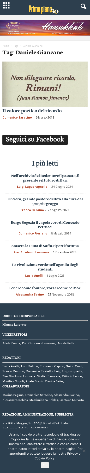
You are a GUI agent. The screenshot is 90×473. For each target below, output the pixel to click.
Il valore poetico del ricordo (32, 111)
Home (5, 45)
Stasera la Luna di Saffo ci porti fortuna (45, 246)
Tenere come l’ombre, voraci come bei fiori (45, 288)
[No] (84, 450)
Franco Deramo (32, 210)
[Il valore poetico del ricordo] (45, 84)
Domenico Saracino (17, 117)
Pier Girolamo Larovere (31, 252)
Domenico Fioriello (32, 233)
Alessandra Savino (30, 294)
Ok (45, 465)
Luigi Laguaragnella (32, 187)
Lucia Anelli (34, 276)
